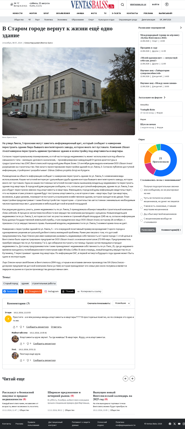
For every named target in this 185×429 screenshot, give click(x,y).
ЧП (29, 19)
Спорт (91, 19)
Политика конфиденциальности (125, 424)
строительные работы (44, 283)
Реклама (19, 423)
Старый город (10, 283)
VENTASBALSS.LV (138, 4)
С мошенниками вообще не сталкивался (158, 220)
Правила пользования (33, 424)
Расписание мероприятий (151, 27)
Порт (37, 19)
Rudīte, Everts (36, 5)
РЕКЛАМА (148, 13)
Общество (19, 19)
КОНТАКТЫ (132, 13)
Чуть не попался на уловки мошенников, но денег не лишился (161, 199)
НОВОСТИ (17, 13)
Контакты (6, 423)
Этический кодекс (102, 424)
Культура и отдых (106, 19)
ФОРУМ (33, 13)
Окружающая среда (128, 19)
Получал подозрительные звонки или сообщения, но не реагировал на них (161, 190)
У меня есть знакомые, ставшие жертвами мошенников (160, 207)
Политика (48, 19)
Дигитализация (148, 19)
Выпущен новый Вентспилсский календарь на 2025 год (112, 395)
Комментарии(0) (170, 229)
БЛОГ (46, 13)
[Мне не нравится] (21, 327)
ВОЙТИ (155, 4)
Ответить (56, 327)
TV (105, 13)
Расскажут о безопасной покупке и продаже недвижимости (18, 395)
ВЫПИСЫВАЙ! (165, 13)
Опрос (141, 139)
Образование (78, 19)
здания (25, 283)
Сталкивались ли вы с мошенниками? (160, 180)
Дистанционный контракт (55, 424)
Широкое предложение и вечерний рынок (64, 394)
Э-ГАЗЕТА (116, 13)
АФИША (80, 13)
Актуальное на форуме (150, 97)
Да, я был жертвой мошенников (160, 214)
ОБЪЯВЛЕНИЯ (63, 13)
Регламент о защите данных (81, 424)
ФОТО (94, 13)
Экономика (62, 19)
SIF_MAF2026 (165, 19)
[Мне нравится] (14, 327)
